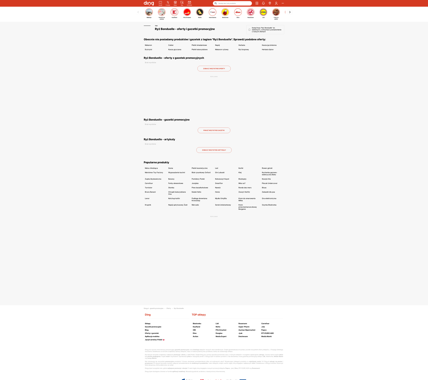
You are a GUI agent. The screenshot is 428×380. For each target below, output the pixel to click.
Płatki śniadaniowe (199, 45)
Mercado (195, 205)
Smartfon (219, 183)
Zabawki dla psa (268, 192)
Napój (217, 45)
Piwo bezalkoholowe (200, 188)
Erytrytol (148, 49)
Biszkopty (242, 179)
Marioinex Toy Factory (154, 172)
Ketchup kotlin (174, 198)
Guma (170, 168)
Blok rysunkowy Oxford (201, 172)
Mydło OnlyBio (221, 198)
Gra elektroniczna (269, 198)
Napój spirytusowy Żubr (178, 205)
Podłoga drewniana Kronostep (199, 199)
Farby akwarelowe (175, 183)
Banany (171, 179)
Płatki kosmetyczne (200, 168)
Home (217, 192)
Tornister (148, 188)
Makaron (148, 45)
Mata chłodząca (151, 168)
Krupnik (148, 205)
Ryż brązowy (244, 49)
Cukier (171, 45)
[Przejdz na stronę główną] (149, 3)
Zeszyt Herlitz (244, 192)
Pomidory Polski (198, 179)
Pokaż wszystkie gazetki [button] (214, 130)
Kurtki (241, 168)
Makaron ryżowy (221, 49)
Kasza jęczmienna (269, 45)
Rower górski (267, 168)
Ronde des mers (245, 188)
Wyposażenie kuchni (176, 172)
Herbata (242, 45)
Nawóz (218, 188)
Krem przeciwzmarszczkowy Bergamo (248, 207)
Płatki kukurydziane (200, 49)
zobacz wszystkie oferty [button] (214, 68)
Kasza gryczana (174, 49)
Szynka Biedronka (269, 205)
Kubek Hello (196, 192)
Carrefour (149, 183)
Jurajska (195, 183)
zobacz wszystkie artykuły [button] (214, 150)
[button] (256, 3)
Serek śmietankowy (223, 205)
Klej (240, 172)
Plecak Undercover (269, 183)
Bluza (264, 188)
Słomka (171, 188)
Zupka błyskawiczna (153, 179)
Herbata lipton (268, 49)
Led (216, 168)
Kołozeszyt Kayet (222, 179)
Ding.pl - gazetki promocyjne (153, 308)
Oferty (168, 308)
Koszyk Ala (266, 179)
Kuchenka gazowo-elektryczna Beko (269, 173)
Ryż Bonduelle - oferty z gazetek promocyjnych (174, 57)
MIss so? (242, 183)
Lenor (147, 198)
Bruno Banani (150, 192)
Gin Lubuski (219, 172)
